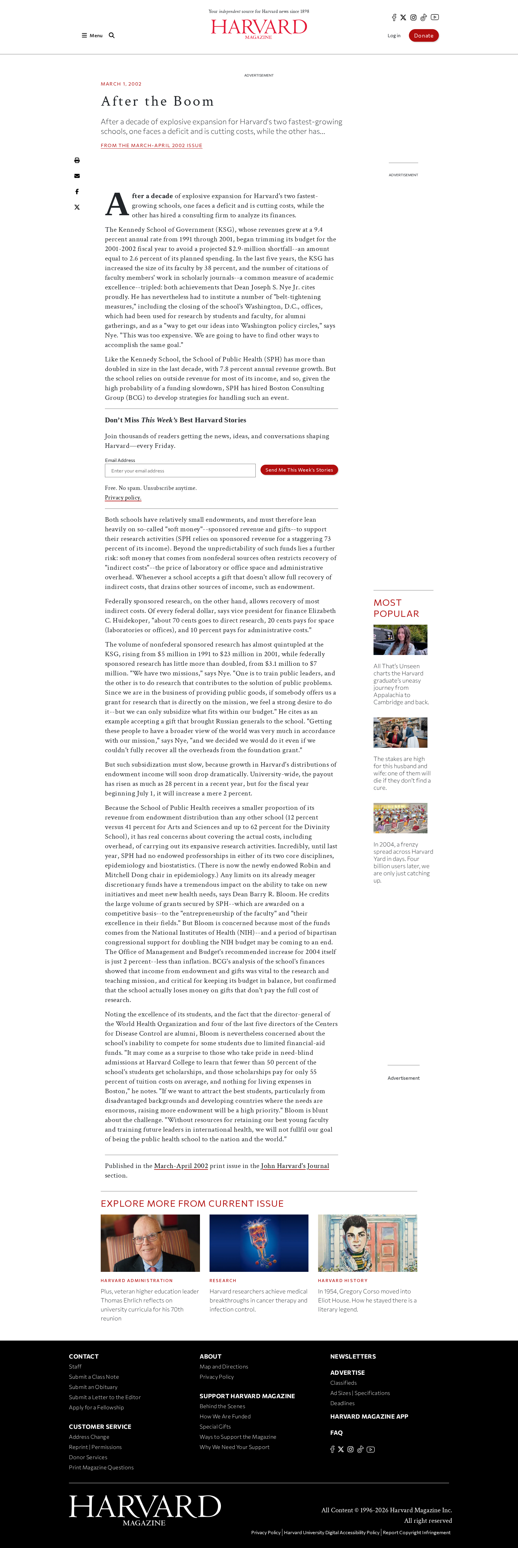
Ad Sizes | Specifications (360, 1393)
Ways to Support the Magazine (238, 1436)
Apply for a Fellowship (96, 1407)
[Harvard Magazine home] (259, 29)
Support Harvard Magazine (247, 1395)
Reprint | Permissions (95, 1447)
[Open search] (111, 35)
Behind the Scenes (222, 1406)
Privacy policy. (123, 498)
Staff (75, 1366)
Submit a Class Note (94, 1376)
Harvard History (343, 1280)
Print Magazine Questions (101, 1467)
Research (223, 1280)
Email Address (120, 460)
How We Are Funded (225, 1416)
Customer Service (100, 1426)
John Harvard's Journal (295, 1165)
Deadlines (342, 1403)
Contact (84, 1356)
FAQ (336, 1432)
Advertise (347, 1372)
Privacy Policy (217, 1376)
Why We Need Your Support (235, 1447)
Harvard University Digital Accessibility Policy (332, 1532)
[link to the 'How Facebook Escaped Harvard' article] (403, 820)
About (211, 1356)
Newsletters (353, 1356)
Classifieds (343, 1382)
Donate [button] (424, 35)
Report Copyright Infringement (417, 1532)
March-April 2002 (158, 145)
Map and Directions (224, 1366)
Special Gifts (215, 1426)
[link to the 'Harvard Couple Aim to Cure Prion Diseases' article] (403, 735)
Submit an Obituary (93, 1387)
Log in (394, 35)
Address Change (89, 1436)
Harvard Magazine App (369, 1416)
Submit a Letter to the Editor (105, 1397)
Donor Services (88, 1457)
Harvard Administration (137, 1280)
